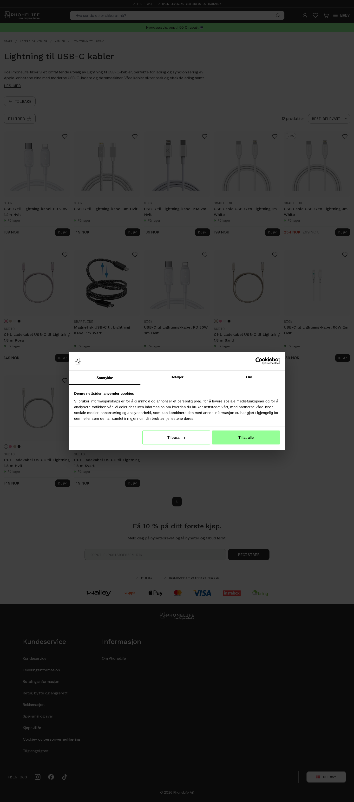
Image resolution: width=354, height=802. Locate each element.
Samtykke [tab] (105, 377)
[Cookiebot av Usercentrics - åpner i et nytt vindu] (259, 361)
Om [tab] (249, 377)
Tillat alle (246, 437)
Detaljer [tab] (177, 377)
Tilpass (173, 437)
